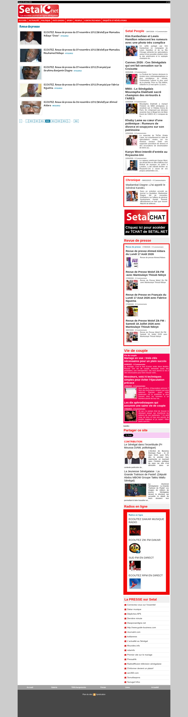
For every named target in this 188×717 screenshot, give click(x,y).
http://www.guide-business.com (141, 627)
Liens (127, 687)
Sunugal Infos (133, 682)
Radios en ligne (136, 515)
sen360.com (133, 673)
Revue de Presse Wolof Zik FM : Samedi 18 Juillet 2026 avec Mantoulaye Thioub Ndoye (146, 323)
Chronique (133, 180)
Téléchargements (78, 687)
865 (76, 121)
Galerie (54, 687)
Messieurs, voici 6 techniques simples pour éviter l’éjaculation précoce (144, 379)
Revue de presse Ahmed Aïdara (153, 257)
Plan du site (87, 694)
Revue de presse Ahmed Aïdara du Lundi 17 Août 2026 (145, 253)
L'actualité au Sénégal (137, 641)
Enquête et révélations (115, 20)
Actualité (34, 20)
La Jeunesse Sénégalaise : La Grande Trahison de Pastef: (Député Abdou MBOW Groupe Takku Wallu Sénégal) (145, 476)
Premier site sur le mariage (139, 655)
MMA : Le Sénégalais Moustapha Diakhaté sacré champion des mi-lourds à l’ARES (143, 93)
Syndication (100, 694)
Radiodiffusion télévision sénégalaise (144, 664)
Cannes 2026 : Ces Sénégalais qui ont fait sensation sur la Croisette (145, 65)
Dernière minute (134, 618)
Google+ (126, 426)
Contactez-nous (92, 20)
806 (64, 121)
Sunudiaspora (133, 677)
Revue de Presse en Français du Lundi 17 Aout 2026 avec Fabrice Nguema (146, 297)
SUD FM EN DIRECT (141, 557)
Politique (45, 20)
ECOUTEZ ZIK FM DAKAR (145, 539)
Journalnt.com (133, 632)
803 (47, 121)
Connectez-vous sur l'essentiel (141, 605)
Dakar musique (134, 609)
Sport (70, 20)
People (78, 20)
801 (37, 121)
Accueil (23, 20)
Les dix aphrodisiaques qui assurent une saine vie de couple (145, 404)
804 (53, 121)
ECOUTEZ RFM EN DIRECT (146, 575)
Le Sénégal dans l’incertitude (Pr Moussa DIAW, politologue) (143, 446)
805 (58, 121)
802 (42, 121)
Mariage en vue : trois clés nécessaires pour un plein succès (145, 360)
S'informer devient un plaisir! (140, 668)
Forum (103, 687)
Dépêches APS (134, 614)
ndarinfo (131, 650)
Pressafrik (131, 659)
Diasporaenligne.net (136, 623)
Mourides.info (133, 645)
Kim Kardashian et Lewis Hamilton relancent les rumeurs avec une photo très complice (146, 39)
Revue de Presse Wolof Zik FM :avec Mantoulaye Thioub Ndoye (146, 273)
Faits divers (58, 20)
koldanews (132, 636)
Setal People (134, 31)
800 (31, 121)
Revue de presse (133, 247)
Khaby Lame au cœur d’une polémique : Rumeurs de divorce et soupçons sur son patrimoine (144, 125)
